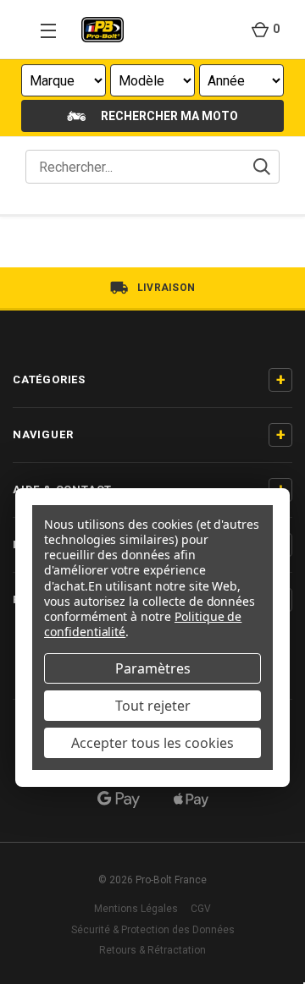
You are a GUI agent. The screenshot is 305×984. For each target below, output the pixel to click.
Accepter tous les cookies (152, 743)
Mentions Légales (136, 909)
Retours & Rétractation (152, 950)
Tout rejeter (153, 705)
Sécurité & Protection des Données (153, 930)
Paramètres (153, 668)
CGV (201, 909)
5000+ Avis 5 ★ (165, 288)
